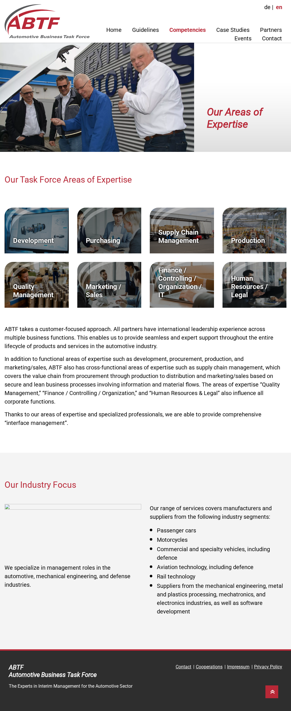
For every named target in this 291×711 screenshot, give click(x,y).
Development (33, 241)
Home (114, 29)
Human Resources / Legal (249, 286)
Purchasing (103, 241)
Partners (271, 29)
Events (242, 38)
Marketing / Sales (103, 291)
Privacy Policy (268, 666)
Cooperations (209, 666)
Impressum (238, 666)
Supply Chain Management (178, 236)
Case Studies (233, 29)
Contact (272, 38)
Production (248, 241)
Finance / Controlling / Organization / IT (180, 282)
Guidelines (145, 29)
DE (267, 7)
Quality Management (33, 291)
